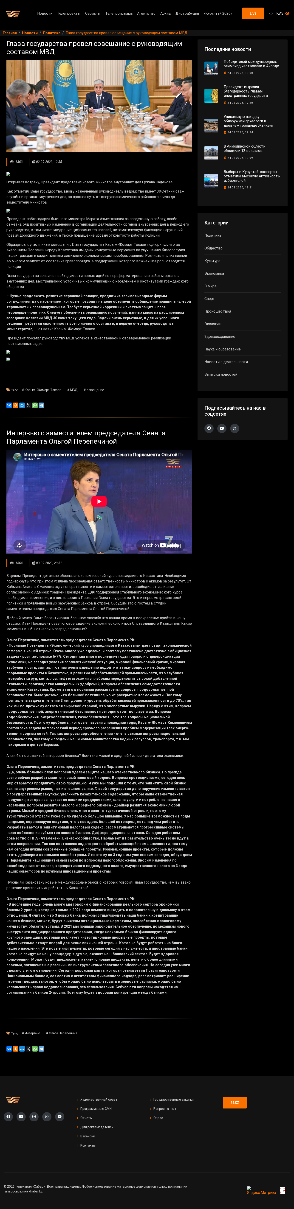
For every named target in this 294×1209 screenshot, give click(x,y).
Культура (212, 261)
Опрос (158, 1118)
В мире (210, 286)
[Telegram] (41, 405)
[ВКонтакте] (9, 405)
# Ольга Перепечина (61, 1033)
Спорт (209, 299)
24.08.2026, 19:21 (240, 187)
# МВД (72, 390)
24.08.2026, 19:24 (240, 132)
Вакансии (87, 1136)
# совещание (94, 390)
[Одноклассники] (15, 405)
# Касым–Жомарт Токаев (41, 390)
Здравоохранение (219, 336)
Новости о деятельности (226, 362)
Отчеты (86, 1118)
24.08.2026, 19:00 (240, 73)
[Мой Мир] (22, 405)
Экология (212, 324)
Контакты (88, 1145)
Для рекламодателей (96, 1127)
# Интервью (31, 1033)
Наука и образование (222, 349)
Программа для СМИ (96, 1109)
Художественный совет (98, 1099)
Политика (212, 235)
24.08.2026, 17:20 (240, 102)
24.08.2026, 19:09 (240, 158)
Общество (213, 248)
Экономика (214, 273)
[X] (28, 405)
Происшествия (217, 311)
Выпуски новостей (220, 374)
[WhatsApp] (35, 405)
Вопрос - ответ (164, 1109)
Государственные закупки (173, 1099)
